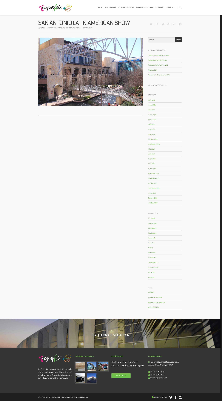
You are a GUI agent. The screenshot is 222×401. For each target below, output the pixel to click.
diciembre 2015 (153, 173)
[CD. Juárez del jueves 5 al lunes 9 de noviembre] (91, 378)
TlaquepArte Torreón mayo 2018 (159, 75)
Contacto (170, 7)
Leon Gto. (151, 243)
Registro (159, 7)
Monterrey (152, 253)
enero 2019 (152, 120)
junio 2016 (151, 154)
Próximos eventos (126, 7)
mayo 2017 (152, 129)
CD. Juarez (152, 218)
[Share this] (157, 24)
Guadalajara (152, 228)
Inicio (100, 7)
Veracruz (151, 272)
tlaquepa (42, 27)
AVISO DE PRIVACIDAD (160, 397)
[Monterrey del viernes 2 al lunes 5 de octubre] (103, 366)
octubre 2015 (152, 183)
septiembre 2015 (154, 188)
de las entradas (155, 297)
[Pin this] (180, 24)
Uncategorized (153, 267)
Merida (150, 248)
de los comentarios (156, 302)
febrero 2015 (152, 198)
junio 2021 (151, 100)
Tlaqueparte (110, 7)
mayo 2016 (152, 159)
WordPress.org (153, 307)
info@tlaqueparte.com (158, 378)
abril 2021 (151, 110)
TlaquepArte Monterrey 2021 (158, 65)
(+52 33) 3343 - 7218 (157, 372)
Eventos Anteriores (144, 7)
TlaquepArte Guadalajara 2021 (158, 55)
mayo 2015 (152, 193)
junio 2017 (151, 124)
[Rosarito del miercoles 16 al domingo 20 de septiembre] (91, 366)
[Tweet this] (163, 24)
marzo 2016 (152, 169)
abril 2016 (151, 164)
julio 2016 (151, 149)
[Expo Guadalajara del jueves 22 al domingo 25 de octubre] (80, 378)
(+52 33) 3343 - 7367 (157, 375)
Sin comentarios (87, 27)
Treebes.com (84, 397)
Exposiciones (61, 27)
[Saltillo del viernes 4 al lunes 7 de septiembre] (80, 366)
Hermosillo (152, 238)
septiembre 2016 (154, 144)
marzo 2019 (152, 115)
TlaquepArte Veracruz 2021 (157, 60)
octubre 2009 (152, 203)
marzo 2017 (152, 134)
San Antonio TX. (76, 27)
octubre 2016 (152, 139)
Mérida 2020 (152, 70)
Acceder (151, 292)
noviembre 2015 (153, 178)
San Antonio (69, 27)
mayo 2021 (152, 105)
